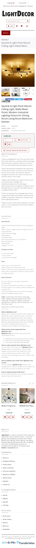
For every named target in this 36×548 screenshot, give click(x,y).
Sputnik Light (10, 297)
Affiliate (5, 498)
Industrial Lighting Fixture (19, 299)
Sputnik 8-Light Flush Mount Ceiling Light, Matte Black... (15, 44)
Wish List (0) (14, 6)
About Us (6, 458)
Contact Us (6, 484)
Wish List (6, 526)
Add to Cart (24, 140)
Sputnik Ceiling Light (23, 302)
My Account (6, 6)
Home (4, 39)
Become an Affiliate (9, 474)
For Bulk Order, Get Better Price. (16, 150)
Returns (5, 523)
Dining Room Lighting (15, 300)
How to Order (7, 478)
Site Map (5, 505)
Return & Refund (8, 468)
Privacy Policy (7, 464)
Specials (5, 502)
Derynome (14, 126)
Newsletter (6, 529)
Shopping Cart (22, 6)
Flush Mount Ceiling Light (21, 297)
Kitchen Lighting (11, 302)
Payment (5, 481)
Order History (7, 519)
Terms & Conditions (9, 471)
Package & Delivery (9, 461)
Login (11, 26)
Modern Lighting (6, 299)
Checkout (30, 6)
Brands (5, 495)
